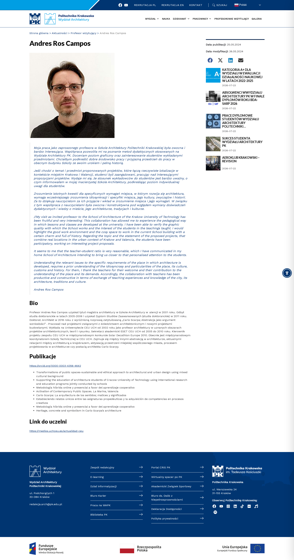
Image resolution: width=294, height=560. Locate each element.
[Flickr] (249, 506)
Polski (243, 4)
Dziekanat (179, 18)
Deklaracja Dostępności (166, 509)
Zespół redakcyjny (102, 467)
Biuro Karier (98, 495)
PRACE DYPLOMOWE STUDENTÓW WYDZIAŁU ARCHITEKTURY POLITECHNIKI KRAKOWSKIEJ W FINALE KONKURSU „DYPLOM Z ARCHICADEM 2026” (240, 121)
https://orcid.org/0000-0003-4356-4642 (55, 365)
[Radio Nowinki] (256, 506)
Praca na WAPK (100, 505)
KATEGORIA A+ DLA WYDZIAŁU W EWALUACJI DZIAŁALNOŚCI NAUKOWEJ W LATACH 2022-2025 (242, 75)
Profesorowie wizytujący (231, 18)
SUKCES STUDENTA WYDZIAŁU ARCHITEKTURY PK (242, 142)
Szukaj (221, 5)
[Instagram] (228, 506)
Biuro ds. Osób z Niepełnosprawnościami (167, 497)
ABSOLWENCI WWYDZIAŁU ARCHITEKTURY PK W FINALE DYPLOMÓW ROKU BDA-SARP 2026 (243, 98)
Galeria (257, 18)
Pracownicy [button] (200, 18)
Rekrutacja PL (145, 5)
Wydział (150, 18)
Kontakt (195, 5)
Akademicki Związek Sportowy (171, 486)
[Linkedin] (235, 506)
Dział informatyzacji (103, 486)
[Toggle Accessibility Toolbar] (287, 273)
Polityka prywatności (164, 518)
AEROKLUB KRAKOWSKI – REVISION (240, 159)
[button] (210, 60)
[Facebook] (120, 5)
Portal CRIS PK (160, 467)
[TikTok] (242, 506)
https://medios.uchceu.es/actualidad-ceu (56, 431)
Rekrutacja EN (172, 5)
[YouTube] (221, 506)
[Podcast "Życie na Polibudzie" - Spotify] (215, 512)
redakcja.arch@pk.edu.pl (45, 504)
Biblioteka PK (99, 514)
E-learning (97, 477)
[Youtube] (126, 5)
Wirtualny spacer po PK (166, 477)
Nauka (166, 18)
